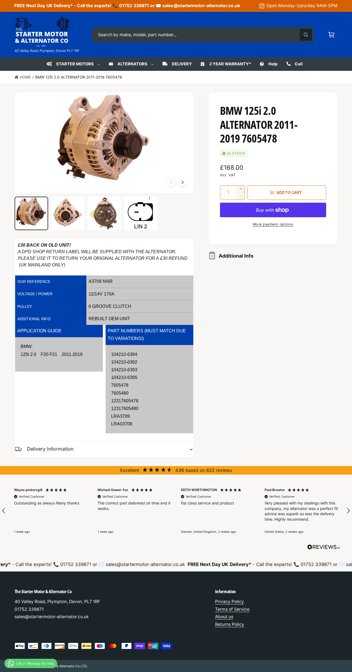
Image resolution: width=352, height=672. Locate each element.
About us (224, 616)
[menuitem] (73, 64)
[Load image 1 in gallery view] (31, 213)
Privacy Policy (229, 601)
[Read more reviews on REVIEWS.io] (323, 548)
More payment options (273, 224)
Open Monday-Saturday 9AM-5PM (301, 5)
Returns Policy (229, 624)
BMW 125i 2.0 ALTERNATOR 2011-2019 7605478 (78, 77)
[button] (331, 34)
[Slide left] (171, 182)
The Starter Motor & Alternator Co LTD (57, 666)
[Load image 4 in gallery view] (140, 213)
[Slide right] (182, 182)
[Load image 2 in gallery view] (67, 213)
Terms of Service (232, 609)
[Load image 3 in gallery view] (104, 213)
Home (25, 77)
